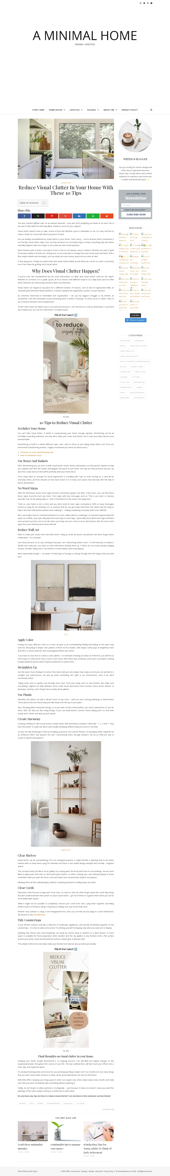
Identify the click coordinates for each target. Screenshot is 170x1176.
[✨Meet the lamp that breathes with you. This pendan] (135, 238)
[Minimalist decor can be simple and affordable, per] (135, 271)
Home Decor (55, 110)
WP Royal (33, 1171)
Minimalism (139, 382)
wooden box (39, 914)
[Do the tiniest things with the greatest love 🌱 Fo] (146, 271)
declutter (22, 1103)
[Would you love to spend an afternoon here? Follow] (124, 305)
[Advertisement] (85, 87)
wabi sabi (124, 398)
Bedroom (139, 341)
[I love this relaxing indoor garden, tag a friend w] (146, 282)
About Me (109, 110)
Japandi (124, 377)
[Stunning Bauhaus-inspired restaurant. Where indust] (124, 238)
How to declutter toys (31, 455)
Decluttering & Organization (135, 361)
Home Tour (140, 372)
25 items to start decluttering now (36, 452)
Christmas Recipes (129, 356)
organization (68, 1103)
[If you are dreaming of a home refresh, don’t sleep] (146, 238)
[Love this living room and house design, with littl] (146, 294)
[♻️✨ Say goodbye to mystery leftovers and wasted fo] (146, 249)
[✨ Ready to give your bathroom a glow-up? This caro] (135, 249)
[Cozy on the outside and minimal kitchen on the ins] (135, 294)
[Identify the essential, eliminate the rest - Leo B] (135, 260)
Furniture (125, 372)
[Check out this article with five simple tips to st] (124, 294)
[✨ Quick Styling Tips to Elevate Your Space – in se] (124, 249)
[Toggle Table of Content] (42, 203)
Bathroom (125, 341)
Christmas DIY (127, 351)
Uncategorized (137, 393)
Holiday (91, 110)
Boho (122, 346)
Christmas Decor (138, 346)
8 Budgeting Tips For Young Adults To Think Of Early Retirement (98, 1148)
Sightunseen (66, 850)
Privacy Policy (130, 110)
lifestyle (40, 1103)
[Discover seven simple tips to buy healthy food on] (124, 271)
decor (32, 1103)
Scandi (139, 387)
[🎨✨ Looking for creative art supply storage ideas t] (124, 260)
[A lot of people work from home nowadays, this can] (146, 260)
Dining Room (137, 367)
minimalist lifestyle (53, 1103)
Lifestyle (75, 110)
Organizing (125, 387)
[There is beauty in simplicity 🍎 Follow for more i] (135, 282)
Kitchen (136, 377)
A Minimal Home (85, 35)
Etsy (66, 634)
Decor (123, 367)
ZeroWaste (139, 398)
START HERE (38, 110)
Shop (122, 393)
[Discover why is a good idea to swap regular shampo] (135, 305)
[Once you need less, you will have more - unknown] (124, 282)
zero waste (80, 1103)
